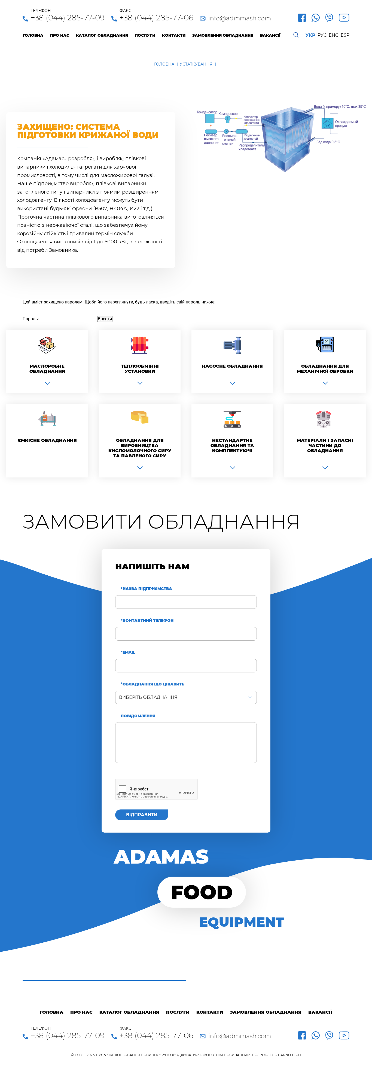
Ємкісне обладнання (47, 440)
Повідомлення (138, 716)
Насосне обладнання (232, 366)
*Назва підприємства (146, 589)
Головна (33, 35)
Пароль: (31, 318)
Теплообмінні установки (140, 369)
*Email (128, 652)
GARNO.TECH (289, 1055)
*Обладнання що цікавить (152, 684)
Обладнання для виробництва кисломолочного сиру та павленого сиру (139, 448)
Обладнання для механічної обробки (325, 369)
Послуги (145, 35)
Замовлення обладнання (222, 35)
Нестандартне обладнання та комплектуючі (232, 445)
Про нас (59, 35)
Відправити (141, 814)
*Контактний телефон (147, 620)
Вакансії (270, 35)
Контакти (173, 35)
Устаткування (196, 64)
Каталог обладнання (102, 35)
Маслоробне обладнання (47, 369)
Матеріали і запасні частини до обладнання (325, 445)
